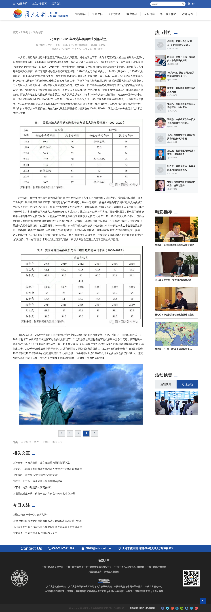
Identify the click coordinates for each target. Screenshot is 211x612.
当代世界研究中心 (153, 586)
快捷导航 (22, 3)
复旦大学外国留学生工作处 (81, 586)
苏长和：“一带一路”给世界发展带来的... (174, 349)
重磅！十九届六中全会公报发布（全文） (37, 533)
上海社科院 (157, 591)
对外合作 (187, 14)
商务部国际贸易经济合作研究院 (91, 591)
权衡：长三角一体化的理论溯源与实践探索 (38, 481)
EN (193, 3)
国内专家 (38, 32)
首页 (15, 32)
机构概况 (80, 14)
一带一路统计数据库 (156, 567)
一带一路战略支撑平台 (52, 567)
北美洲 (46, 442)
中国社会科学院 (116, 591)
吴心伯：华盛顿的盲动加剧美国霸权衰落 (174, 314)
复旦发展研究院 (104, 586)
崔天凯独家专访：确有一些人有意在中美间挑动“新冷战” (45, 493)
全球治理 (65, 49)
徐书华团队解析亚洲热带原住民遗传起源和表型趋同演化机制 (48, 521)
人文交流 (87, 49)
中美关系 (76, 49)
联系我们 (56, 3)
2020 (36, 442)
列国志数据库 (95, 571)
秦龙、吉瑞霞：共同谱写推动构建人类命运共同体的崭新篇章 (48, 469)
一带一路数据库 (73, 567)
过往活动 (187, 384)
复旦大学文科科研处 (56, 586)
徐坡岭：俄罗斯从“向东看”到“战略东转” (36, 475)
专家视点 (25, 32)
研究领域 (114, 14)
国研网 (70, 591)
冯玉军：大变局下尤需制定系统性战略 (173, 280)
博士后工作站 (168, 14)
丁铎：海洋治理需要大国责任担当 (33, 487)
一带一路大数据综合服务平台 (97, 567)
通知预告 (165, 384)
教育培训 (132, 14)
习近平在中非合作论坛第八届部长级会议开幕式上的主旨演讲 (48, 527)
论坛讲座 (149, 14)
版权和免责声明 (147, 608)
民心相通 (98, 49)
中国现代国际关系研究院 (138, 591)
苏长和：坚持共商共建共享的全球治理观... (175, 245)
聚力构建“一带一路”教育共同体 (32, 514)
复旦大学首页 (39, 3)
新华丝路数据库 (111, 571)
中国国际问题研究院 (54, 591)
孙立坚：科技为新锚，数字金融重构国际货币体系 (42, 462)
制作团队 (134, 608)
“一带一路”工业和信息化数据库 (129, 567)
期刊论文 (57, 442)
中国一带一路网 (135, 586)
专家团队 (97, 14)
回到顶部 (203, 601)
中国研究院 (119, 586)
